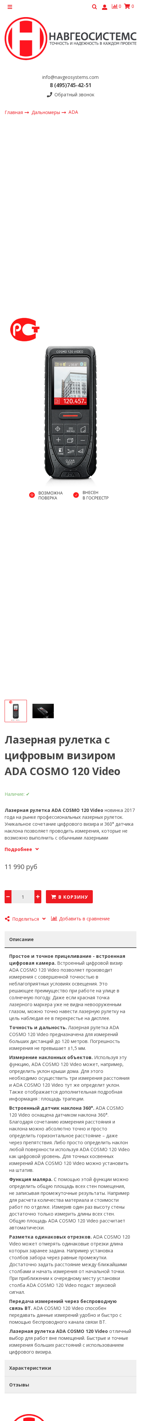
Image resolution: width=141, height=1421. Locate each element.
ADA (73, 112)
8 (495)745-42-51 (70, 85)
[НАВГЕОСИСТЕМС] (70, 40)
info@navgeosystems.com (70, 77)
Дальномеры (46, 112)
